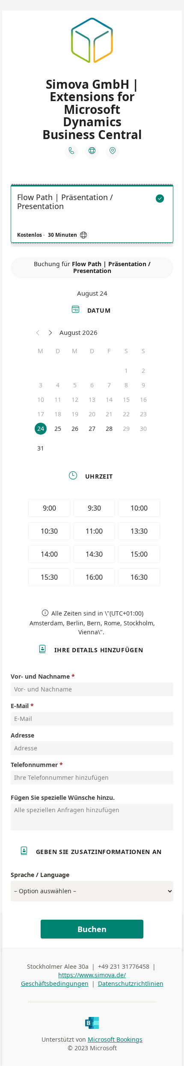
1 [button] (126, 370)
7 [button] (109, 385)
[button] (38, 332)
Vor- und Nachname (40, 676)
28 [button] (109, 428)
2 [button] (143, 370)
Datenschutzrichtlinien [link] (130, 983)
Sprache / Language (40, 875)
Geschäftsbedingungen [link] (55, 983)
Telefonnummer (34, 765)
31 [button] (40, 448)
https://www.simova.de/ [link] (92, 975)
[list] (92, 216)
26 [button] (74, 428)
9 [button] (143, 385)
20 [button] (92, 414)
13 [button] (92, 399)
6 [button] (92, 385)
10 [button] (40, 399)
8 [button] (126, 385)
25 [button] (57, 428)
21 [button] (109, 414)
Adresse (22, 735)
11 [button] (57, 399)
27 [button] (92, 428)
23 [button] (143, 414)
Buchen (92, 929)
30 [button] (143, 428)
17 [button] (40, 414)
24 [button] (40, 428)
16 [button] (143, 399)
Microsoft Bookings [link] (115, 1039)
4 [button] (57, 385)
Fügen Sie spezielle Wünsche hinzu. (63, 797)
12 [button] (74, 399)
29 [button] (126, 428)
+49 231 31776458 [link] (123, 966)
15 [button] (126, 399)
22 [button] (126, 414)
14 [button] (109, 399)
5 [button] (75, 385)
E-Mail (20, 706)
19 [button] (74, 414)
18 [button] (57, 414)
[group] (92, 544)
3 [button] (40, 385)
